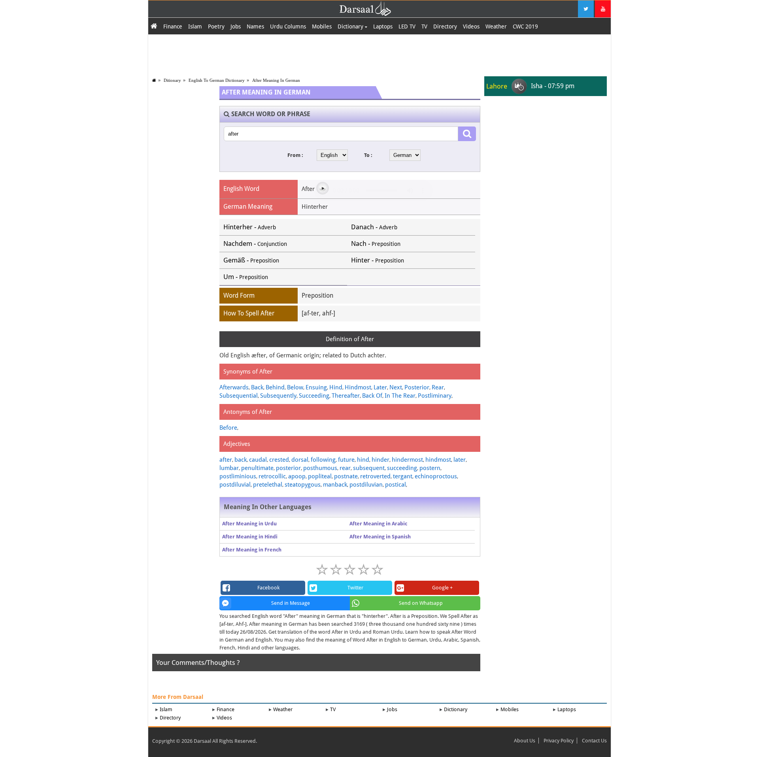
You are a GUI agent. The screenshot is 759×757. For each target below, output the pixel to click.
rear (345, 468)
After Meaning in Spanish (380, 537)
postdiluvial (235, 484)
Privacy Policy (559, 741)
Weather (496, 26)
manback (335, 484)
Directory (445, 26)
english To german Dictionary (217, 80)
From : (295, 155)
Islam (195, 26)
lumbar (229, 468)
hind (363, 459)
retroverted (375, 476)
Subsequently (278, 395)
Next (395, 387)
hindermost (407, 459)
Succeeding (314, 395)
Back (257, 387)
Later (380, 387)
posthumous (320, 468)
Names (255, 26)
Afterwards (234, 387)
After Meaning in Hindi (250, 537)
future (346, 459)
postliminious (237, 476)
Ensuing (316, 387)
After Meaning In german (276, 80)
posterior (288, 468)
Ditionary (172, 80)
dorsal (299, 459)
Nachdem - (255, 243)
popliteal (320, 476)
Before (228, 427)
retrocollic (272, 476)
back (240, 459)
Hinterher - (249, 227)
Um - (245, 277)
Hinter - (377, 260)
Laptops (383, 26)
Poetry (216, 26)
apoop (297, 476)
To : (368, 155)
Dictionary (351, 26)
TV (424, 26)
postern (429, 468)
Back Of (372, 395)
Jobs (235, 26)
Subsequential (238, 395)
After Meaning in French (251, 550)
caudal (258, 459)
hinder (380, 459)
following (323, 459)
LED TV (406, 26)
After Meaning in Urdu (249, 524)
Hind (335, 387)
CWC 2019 (525, 26)
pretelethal (267, 484)
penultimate (257, 468)
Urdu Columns (288, 26)
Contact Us (594, 741)
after (225, 459)
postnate (346, 476)
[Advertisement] (379, 54)
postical (395, 484)
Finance (172, 26)
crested (279, 459)
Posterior (416, 387)
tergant (402, 476)
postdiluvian (366, 484)
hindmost (438, 459)
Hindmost (358, 387)
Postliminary (434, 395)
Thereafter (346, 395)
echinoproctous (436, 476)
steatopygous (303, 484)
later (459, 459)
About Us (524, 741)
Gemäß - (251, 260)
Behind (275, 387)
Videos (471, 26)
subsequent (369, 468)
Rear (438, 387)
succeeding (402, 468)
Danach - (374, 227)
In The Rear (400, 395)
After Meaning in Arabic (378, 524)
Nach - (375, 243)
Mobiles (322, 26)
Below (295, 387)
